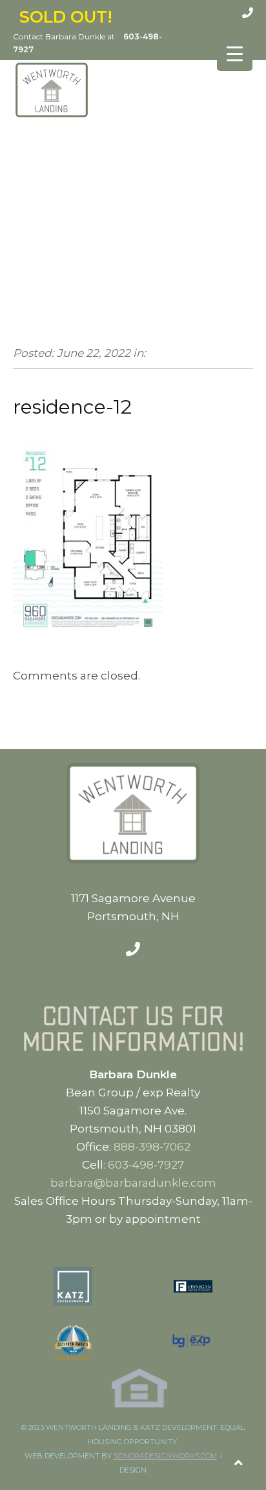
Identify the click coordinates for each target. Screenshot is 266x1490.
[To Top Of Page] (238, 1463)
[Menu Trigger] (234, 53)
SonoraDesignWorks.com (165, 1455)
